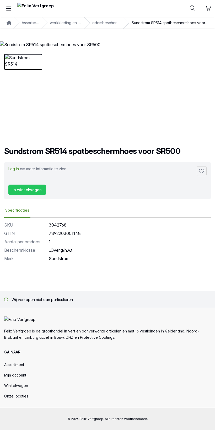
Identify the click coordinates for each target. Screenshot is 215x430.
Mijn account (15, 375)
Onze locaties (16, 396)
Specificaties (17, 210)
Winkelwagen (16, 385)
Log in (13, 168)
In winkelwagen (27, 189)
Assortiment (14, 364)
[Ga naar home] (35, 8)
